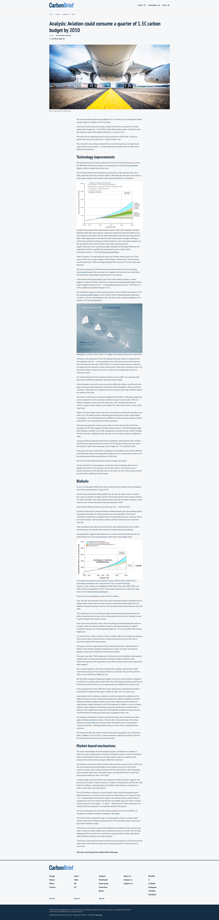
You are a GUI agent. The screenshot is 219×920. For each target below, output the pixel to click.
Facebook (152, 894)
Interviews (103, 887)
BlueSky (151, 876)
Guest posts (103, 883)
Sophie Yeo (62, 39)
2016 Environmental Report (108, 252)
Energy (58, 14)
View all (52, 898)
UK (75, 883)
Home (51, 14)
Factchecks (103, 880)
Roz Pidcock (55, 39)
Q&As (101, 891)
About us (127, 876)
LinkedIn (151, 883)
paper (87, 780)
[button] (142, 5)
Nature (52, 880)
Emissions (65, 14)
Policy (51, 883)
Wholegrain (99, 915)
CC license (63, 910)
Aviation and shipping (63, 35)
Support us (128, 883)
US (75, 887)
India (76, 880)
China (76, 876)
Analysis (102, 876)
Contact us (128, 880)
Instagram (152, 887)
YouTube (151, 891)
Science (52, 887)
